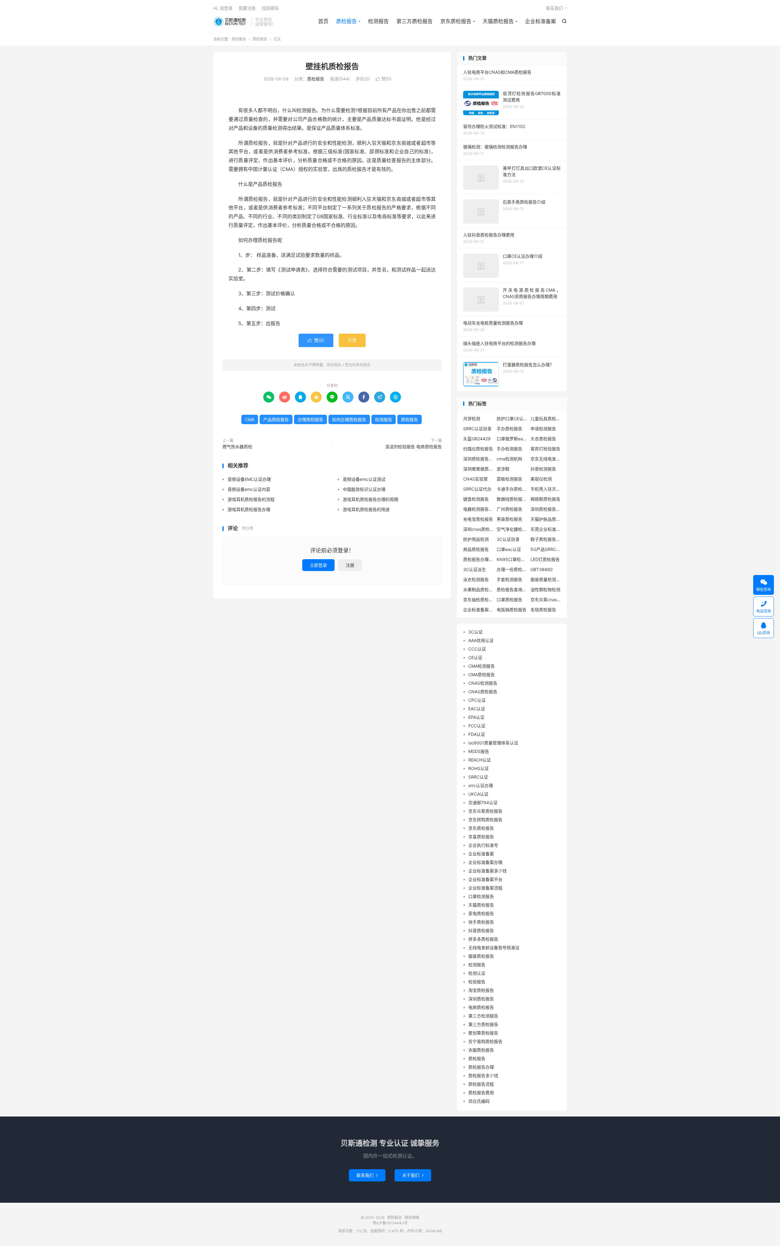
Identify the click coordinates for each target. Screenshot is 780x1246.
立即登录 (318, 565)
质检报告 (230, 22)
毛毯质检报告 (543, 609)
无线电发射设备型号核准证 (493, 947)
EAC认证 (476, 708)
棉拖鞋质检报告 (545, 499)
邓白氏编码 (479, 1101)
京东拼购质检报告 (485, 819)
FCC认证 (476, 725)
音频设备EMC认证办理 (249, 479)
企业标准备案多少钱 (487, 870)
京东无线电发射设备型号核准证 (545, 458)
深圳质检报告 (481, 998)
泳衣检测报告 (476, 579)
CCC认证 (477, 648)
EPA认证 (476, 717)
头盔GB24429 (477, 438)
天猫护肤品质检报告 (545, 519)
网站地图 (412, 1217)
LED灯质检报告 (545, 559)
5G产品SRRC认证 (545, 549)
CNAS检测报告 (482, 683)
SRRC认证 (478, 776)
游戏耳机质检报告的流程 (251, 499)
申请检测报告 (543, 428)
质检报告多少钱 (483, 1075)
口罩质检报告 (509, 599)
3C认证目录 (508, 539)
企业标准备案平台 (485, 879)
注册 (350, 565)
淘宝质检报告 (481, 990)
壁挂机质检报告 (332, 66)
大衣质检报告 (543, 438)
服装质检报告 (481, 956)
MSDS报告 (478, 751)
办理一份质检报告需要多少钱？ (512, 569)
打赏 (352, 340)
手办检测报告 (509, 448)
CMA (249, 419)
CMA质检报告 (481, 674)
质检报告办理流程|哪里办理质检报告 (478, 559)
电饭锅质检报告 (511, 609)
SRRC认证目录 (477, 428)
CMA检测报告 (481, 666)
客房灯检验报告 (545, 448)
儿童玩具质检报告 (545, 418)
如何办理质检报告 (349, 419)
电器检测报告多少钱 (478, 509)
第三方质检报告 (414, 21)
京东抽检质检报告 (478, 599)
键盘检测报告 (476, 499)
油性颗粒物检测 (545, 589)
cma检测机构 (509, 458)
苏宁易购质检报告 (485, 1041)
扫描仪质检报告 (478, 448)
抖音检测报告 (543, 468)
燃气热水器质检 (237, 446)
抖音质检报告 (481, 930)
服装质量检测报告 (545, 579)
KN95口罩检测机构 (512, 559)
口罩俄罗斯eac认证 (512, 438)
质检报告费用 (481, 1092)
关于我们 (413, 1175)
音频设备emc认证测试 (364, 479)
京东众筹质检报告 (485, 811)
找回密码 (270, 8)
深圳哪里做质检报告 (478, 468)
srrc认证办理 (480, 785)
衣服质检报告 (481, 1050)
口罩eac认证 (509, 549)
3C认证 (475, 631)
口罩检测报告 (481, 896)
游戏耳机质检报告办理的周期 (370, 499)
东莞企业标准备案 (545, 529)
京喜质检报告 (481, 836)
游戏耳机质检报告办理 (249, 509)
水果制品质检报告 (478, 589)
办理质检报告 (310, 419)
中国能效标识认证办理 (364, 489)
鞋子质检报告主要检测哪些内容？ (545, 539)
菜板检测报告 (509, 478)
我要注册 (247, 8)
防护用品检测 (476, 539)
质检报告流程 (481, 1084)
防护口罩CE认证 (512, 418)
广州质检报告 (509, 509)
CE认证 (475, 657)
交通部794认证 (483, 802)
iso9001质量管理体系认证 (493, 742)
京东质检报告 (455, 21)
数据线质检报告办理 (512, 499)
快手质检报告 (481, 922)
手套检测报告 (509, 579)
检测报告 (378, 21)
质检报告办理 (481, 1067)
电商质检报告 (481, 1007)
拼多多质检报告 (483, 939)
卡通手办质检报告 (512, 489)
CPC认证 (477, 700)
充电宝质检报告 (478, 519)
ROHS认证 (478, 768)
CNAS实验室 (475, 478)
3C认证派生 (474, 569)
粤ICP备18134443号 (390, 1223)
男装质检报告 (509, 519)
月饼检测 (471, 418)
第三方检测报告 (483, 1015)
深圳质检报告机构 (478, 458)
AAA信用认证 (481, 640)
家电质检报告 (481, 913)
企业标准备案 (540, 21)
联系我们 (554, 8)
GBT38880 (541, 569)
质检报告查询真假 (512, 589)
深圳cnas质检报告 (478, 529)
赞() (384, 78)
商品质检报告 (476, 549)
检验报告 (476, 981)
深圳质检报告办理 (545, 509)
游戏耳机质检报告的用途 (366, 509)
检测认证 (476, 973)
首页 (323, 21)
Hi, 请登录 (222, 8)
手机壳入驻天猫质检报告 (545, 489)
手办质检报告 (509, 428)
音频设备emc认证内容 (249, 489)
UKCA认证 (478, 794)
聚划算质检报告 (483, 1032)
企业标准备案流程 (478, 609)
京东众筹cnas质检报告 (545, 599)
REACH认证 (479, 759)
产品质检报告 (276, 419)
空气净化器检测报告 (512, 529)
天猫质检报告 (498, 21)
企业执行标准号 (483, 845)
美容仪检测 (541, 478)
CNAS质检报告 (482, 691)
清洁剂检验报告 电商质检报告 (413, 446)
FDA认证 (476, 734)
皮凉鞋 (503, 468)
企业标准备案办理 (485, 862)
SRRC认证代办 (477, 489)
